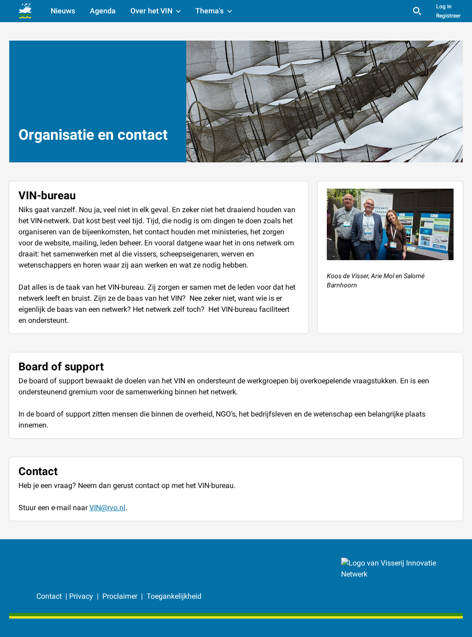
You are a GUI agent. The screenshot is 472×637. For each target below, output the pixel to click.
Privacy (81, 596)
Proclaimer (120, 596)
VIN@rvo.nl (107, 507)
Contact (50, 596)
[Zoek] (417, 11)
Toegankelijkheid (174, 596)
